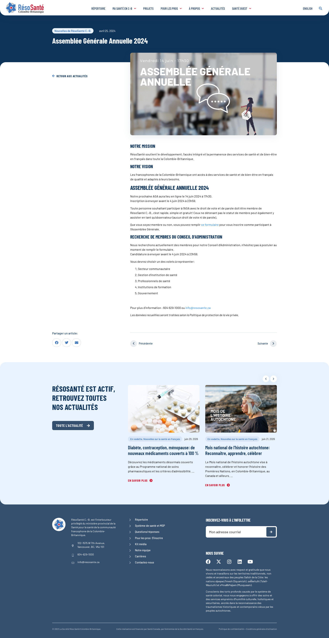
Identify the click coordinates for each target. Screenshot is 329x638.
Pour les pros (169, 8)
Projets (148, 8)
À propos (194, 8)
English (307, 8)
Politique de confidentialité (231, 629)
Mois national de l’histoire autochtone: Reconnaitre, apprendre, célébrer (237, 450)
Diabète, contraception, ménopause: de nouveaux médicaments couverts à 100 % (163, 450)
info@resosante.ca (198, 307)
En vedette (136, 439)
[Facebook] (208, 561)
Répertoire (98, 8)
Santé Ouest (239, 8)
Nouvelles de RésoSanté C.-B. (72, 31)
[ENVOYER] (271, 532)
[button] (320, 8)
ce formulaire (210, 224)
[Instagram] (229, 561)
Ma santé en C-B (122, 8)
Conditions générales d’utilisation (261, 629)
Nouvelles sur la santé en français (161, 439)
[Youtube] (250, 561)
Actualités (218, 8)
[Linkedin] (239, 561)
